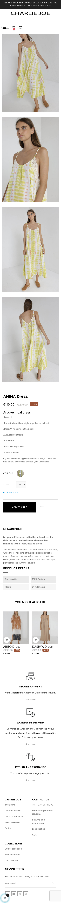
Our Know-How (12, 811)
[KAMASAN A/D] (20, 473)
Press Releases (12, 822)
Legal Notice (38, 829)
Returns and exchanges (38, 821)
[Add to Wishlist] (42, 507)
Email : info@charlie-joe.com (43, 812)
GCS (34, 835)
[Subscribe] (52, 883)
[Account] (7, 27)
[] (7, 640)
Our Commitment (14, 817)
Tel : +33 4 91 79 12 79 (42, 805)
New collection (12, 855)
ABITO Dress (11, 646)
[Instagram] (26, 894)
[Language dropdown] (20, 27)
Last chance (11, 861)
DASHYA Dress (42, 646)
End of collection (13, 849)
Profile (8, 828)
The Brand (10, 805)
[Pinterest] (20, 894)
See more (30, 700)
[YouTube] (14, 894)
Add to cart (19, 507)
